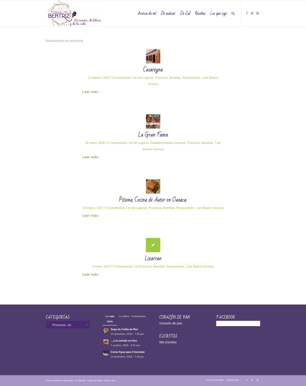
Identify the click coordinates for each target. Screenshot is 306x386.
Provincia (161, 77)
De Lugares (145, 77)
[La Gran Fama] (153, 121)
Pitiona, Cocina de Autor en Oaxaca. (153, 200)
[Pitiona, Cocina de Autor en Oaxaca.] (153, 186)
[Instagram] (257, 13)
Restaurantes (191, 77)
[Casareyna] (153, 56)
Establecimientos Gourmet (168, 143)
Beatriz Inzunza (153, 149)
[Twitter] (252, 13)
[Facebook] (247, 13)
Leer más (90, 92)
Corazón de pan (170, 323)
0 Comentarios (121, 77)
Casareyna (153, 69)
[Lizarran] (153, 245)
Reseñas (175, 77)
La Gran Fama (153, 134)
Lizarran (153, 258)
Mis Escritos (168, 342)
